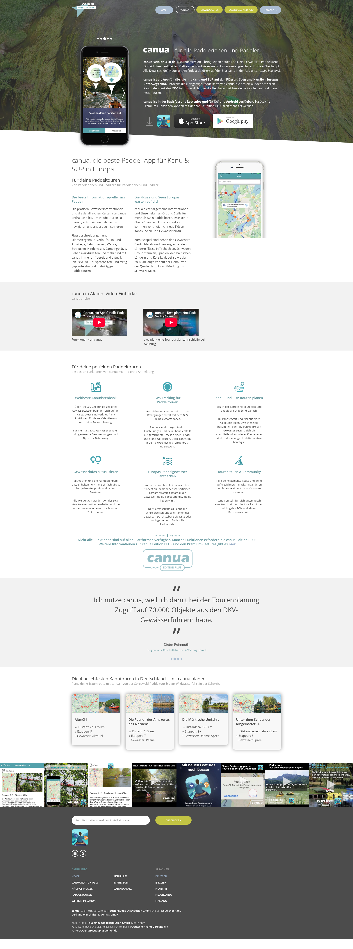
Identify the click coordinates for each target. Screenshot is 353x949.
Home (163, 10)
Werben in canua (83, 900)
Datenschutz (122, 888)
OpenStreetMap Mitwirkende (99, 930)
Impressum (121, 882)
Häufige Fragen (82, 888)
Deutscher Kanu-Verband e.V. (150, 926)
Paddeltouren (82, 894)
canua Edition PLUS (85, 882)
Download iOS (209, 9)
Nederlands (163, 894)
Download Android (241, 9)
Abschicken (173, 820)
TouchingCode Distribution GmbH (129, 910)
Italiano (161, 900)
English (160, 882)
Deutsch (161, 876)
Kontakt (185, 9)
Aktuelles (120, 876)
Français (161, 888)
